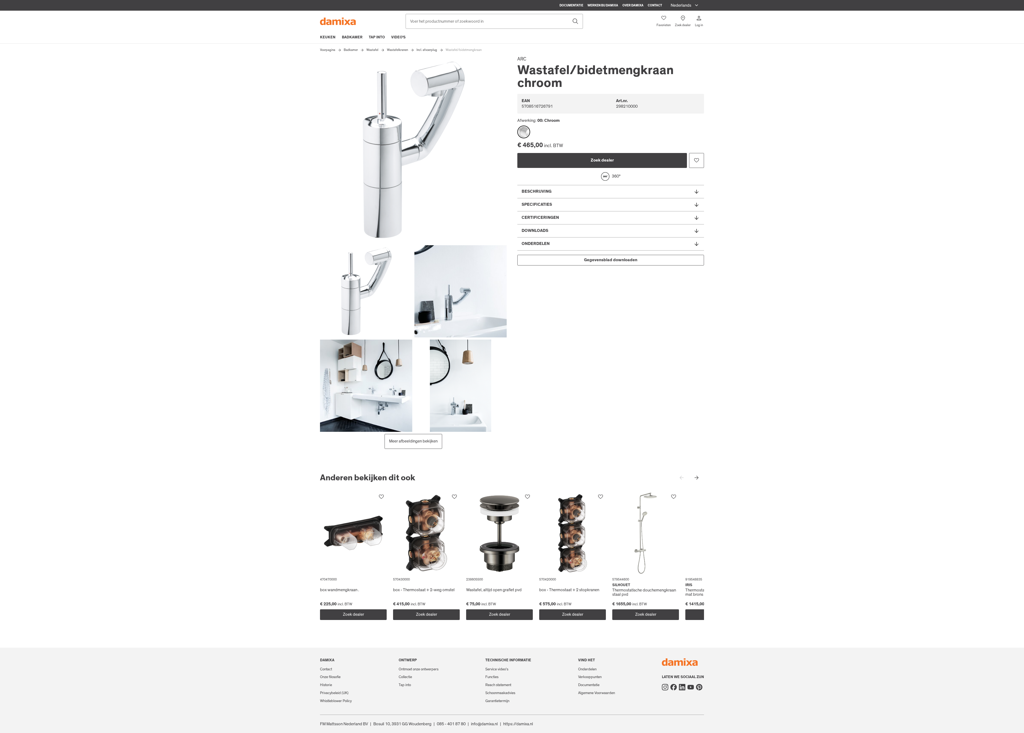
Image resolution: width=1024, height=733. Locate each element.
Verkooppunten (590, 677)
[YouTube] (690, 687)
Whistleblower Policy (336, 701)
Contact (655, 5)
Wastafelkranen (397, 49)
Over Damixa (632, 5)
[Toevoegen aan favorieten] (696, 160)
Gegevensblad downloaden (610, 260)
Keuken (327, 37)
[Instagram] (665, 687)
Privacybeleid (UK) (334, 693)
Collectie (405, 677)
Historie (326, 685)
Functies (491, 677)
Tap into (377, 37)
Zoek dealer (602, 160)
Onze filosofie (330, 677)
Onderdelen (587, 669)
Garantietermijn (497, 701)
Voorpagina (327, 49)
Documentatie (571, 5)
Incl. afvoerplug (427, 49)
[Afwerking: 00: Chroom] (523, 132)
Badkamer (352, 37)
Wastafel (372, 49)
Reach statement (498, 685)
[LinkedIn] (682, 687)
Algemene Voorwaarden (596, 693)
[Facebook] (673, 687)
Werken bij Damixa (602, 5)
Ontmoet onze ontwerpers (418, 669)
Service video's (496, 669)
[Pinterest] (699, 687)
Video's (398, 37)
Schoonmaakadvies (500, 693)
